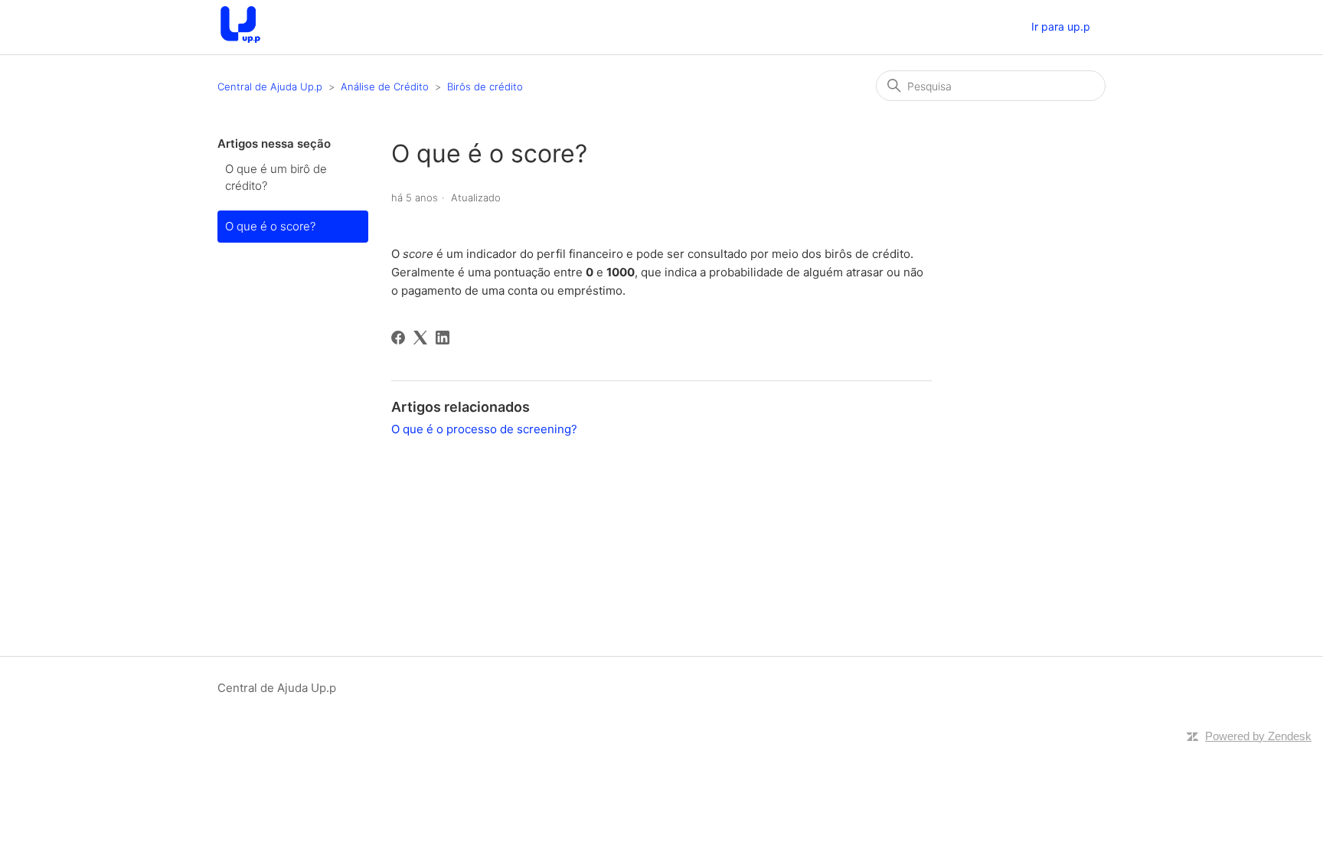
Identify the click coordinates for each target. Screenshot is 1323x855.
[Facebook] (398, 337)
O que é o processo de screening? (484, 429)
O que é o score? (270, 226)
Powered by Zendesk (1258, 735)
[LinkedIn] (442, 337)
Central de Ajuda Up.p (269, 86)
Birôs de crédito (485, 86)
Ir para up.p (1060, 26)
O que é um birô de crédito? (276, 178)
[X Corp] (420, 337)
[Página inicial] (240, 43)
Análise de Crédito (385, 86)
